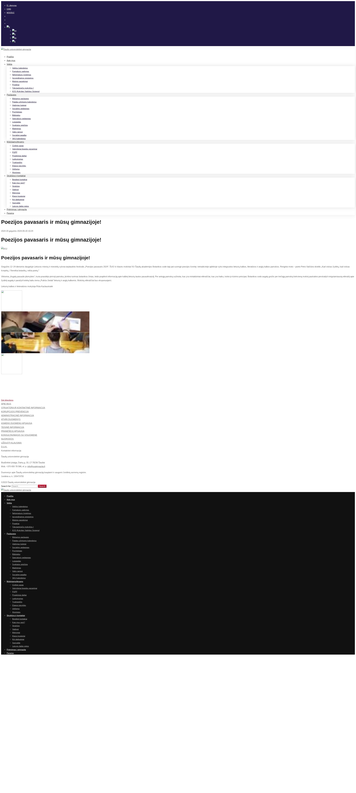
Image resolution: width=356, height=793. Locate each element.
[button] (178, 400)
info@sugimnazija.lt (36, 466)
